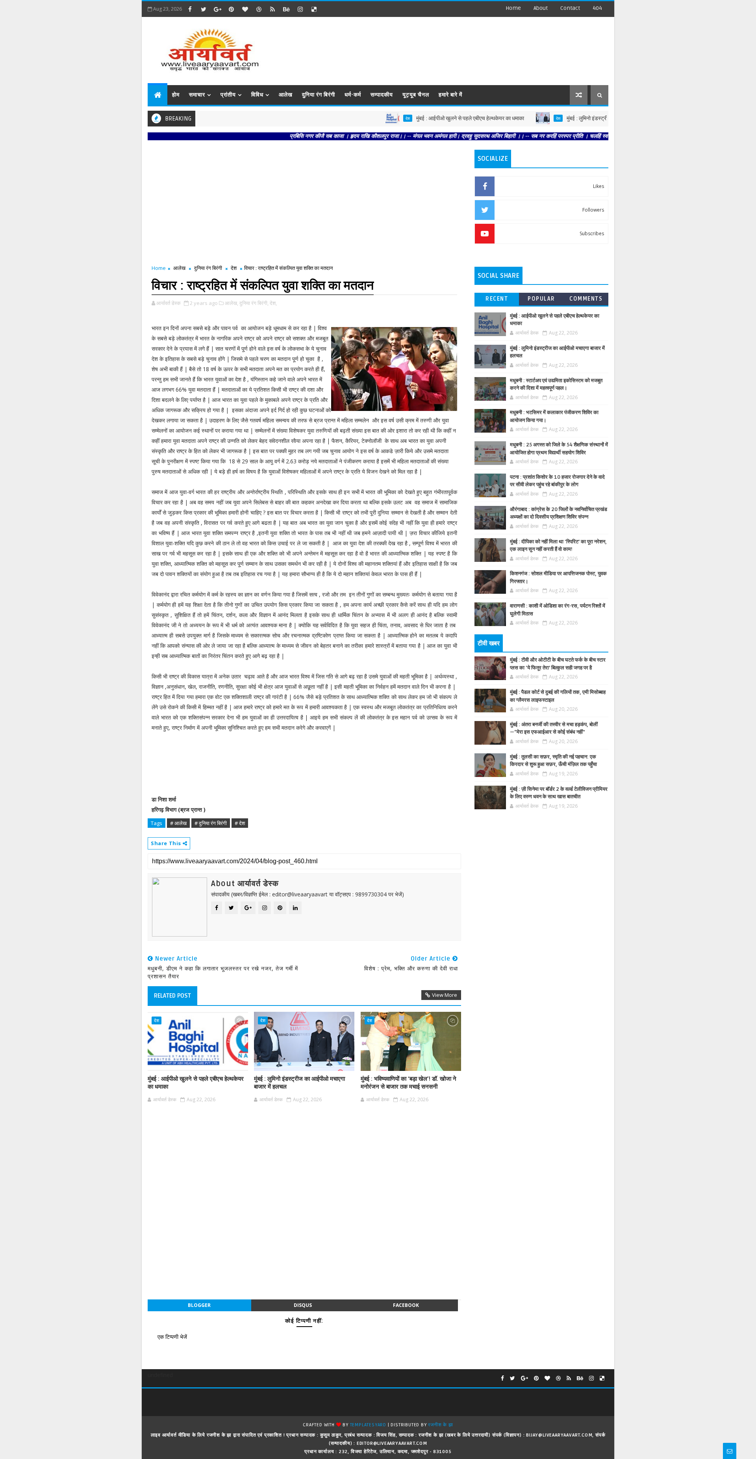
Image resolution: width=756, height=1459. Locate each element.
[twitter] (203, 9)
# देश (240, 823)
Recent (496, 299)
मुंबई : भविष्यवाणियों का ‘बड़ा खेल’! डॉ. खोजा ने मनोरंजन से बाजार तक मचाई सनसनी (408, 1082)
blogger (199, 1305)
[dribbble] (259, 9)
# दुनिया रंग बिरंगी (211, 823)
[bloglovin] (245, 9)
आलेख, (231, 303)
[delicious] (314, 9)
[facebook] (190, 9)
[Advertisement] (464, 47)
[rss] (272, 9)
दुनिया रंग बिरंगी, (254, 303)
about (541, 8)
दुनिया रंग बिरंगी (318, 94)
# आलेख (178, 823)
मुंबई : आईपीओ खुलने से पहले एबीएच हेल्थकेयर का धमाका (434, 118)
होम (176, 94)
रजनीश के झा (440, 1425)
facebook (406, 1305)
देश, (273, 303)
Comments (585, 299)
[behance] (286, 9)
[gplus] (217, 9)
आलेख (286, 94)
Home (513, 8)
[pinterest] (231, 9)
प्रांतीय (228, 94)
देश (372, 118)
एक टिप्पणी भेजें (172, 1336)
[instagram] (300, 9)
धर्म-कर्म (353, 94)
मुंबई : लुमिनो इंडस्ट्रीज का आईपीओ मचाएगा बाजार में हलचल (588, 118)
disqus (303, 1305)
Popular (541, 299)
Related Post (172, 995)
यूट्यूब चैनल (415, 94)
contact (570, 8)
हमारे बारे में (450, 94)
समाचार (197, 94)
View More (444, 994)
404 (597, 8)
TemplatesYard (368, 1425)
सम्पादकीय (382, 94)
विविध (257, 94)
